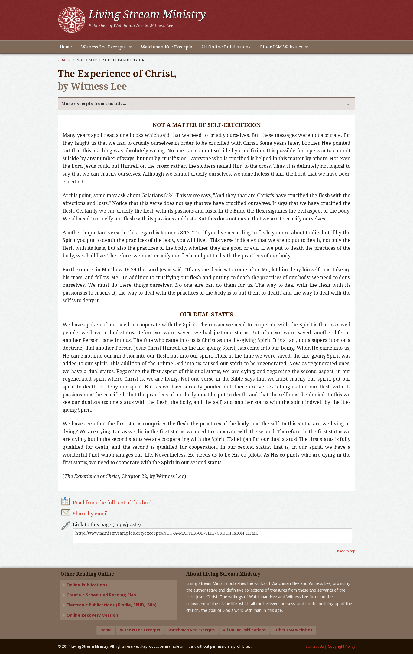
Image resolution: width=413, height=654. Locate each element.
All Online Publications (226, 47)
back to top (346, 551)
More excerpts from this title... (93, 103)
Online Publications (87, 585)
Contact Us (314, 646)
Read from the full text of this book (113, 503)
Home (66, 47)
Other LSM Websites (281, 47)
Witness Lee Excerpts (103, 47)
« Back (64, 60)
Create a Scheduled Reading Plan (101, 595)
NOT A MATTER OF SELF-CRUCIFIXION (110, 60)
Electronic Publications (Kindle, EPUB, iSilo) (112, 605)
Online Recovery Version (92, 615)
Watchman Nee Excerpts (166, 47)
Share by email (90, 514)
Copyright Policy (341, 646)
